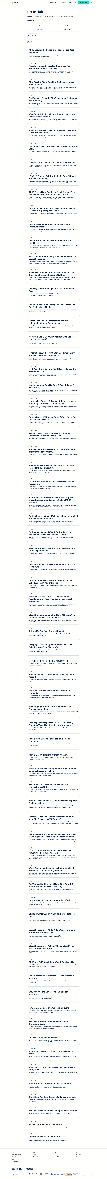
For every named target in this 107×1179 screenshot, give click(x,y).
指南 (70, 2)
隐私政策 (78, 1154)
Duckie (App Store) (38, 1157)
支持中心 (35, 1154)
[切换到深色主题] (78, 1160)
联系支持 (57, 1157)
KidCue (16, 2)
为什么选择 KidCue (54, 2)
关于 (56, 1154)
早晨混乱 (40, 25)
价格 (75, 2)
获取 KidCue (15, 1161)
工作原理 (64, 2)
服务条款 (78, 1157)
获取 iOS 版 (84, 2)
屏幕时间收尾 (40, 30)
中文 (92, 2)
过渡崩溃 (67, 25)
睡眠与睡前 (67, 30)
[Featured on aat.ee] (89, 1174)
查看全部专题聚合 (32, 35)
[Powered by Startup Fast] (68, 1174)
